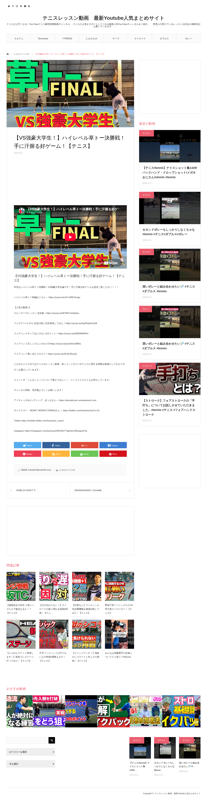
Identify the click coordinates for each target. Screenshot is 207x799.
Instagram (17, 5)
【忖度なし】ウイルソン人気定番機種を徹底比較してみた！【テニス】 (85, 609)
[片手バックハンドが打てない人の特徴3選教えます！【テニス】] (53, 634)
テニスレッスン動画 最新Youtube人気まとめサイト (104, 18)
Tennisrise (43, 38)
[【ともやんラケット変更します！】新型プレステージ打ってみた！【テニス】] (21, 634)
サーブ (115, 38)
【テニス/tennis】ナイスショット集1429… (139, 766)
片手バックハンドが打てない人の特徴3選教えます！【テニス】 (52, 657)
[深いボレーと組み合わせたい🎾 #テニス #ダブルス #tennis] (190, 748)
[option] (22, 711)
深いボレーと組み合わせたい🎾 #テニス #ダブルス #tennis (168, 289)
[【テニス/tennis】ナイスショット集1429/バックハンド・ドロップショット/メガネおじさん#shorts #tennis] (140, 748)
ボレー (188, 38)
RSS (29, 5)
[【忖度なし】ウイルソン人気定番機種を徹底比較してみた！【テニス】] (86, 586)
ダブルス (164, 38)
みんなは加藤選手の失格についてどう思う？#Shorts (118, 655)
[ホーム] (7, 54)
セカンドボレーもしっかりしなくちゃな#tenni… (164, 766)
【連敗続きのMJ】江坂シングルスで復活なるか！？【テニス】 (20, 609)
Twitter (8, 5)
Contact (25, 5)
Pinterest (21, 5)
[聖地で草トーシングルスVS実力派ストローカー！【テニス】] (119, 586)
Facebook (13, 5)
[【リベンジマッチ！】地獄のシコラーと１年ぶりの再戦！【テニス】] (86, 634)
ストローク (140, 38)
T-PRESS (67, 38)
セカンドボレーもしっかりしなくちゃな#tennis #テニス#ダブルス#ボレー (168, 232)
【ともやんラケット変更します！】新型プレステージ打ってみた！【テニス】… (20, 657)
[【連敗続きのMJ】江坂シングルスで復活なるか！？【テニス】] (21, 586)
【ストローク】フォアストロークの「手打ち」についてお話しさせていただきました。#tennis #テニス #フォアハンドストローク (168, 407)
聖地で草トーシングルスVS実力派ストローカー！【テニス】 (119, 609)
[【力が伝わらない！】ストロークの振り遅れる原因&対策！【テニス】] (53, 586)
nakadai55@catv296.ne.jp (39, 470)
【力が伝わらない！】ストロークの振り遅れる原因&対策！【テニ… (53, 609)
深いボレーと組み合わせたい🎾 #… (189, 764)
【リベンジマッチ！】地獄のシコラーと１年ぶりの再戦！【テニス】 (85, 657)
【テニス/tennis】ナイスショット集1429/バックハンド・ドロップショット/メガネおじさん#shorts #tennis (169, 172)
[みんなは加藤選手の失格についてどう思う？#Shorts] (119, 634)
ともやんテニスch (21, 54)
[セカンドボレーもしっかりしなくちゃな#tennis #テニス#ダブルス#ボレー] (165, 748)
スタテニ (18, 38)
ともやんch (91, 38)
